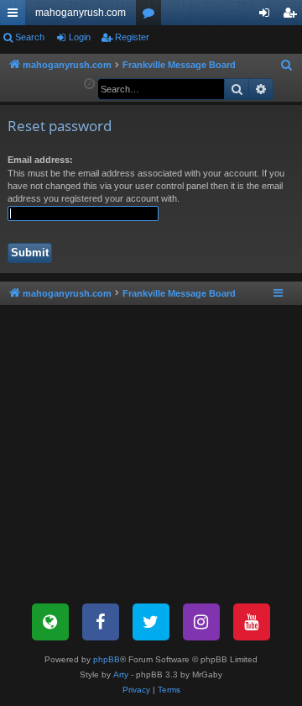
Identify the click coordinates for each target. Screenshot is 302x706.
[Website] (50, 621)
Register (132, 37)
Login (80, 37)
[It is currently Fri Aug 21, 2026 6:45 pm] (89, 84)
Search (29, 37)
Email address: (40, 160)
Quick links (16, 16)
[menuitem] (286, 65)
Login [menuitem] (267, 16)
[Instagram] (201, 621)
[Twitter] (151, 621)
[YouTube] (251, 621)
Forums (152, 16)
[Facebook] (100, 621)
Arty (120, 674)
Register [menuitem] (293, 16)
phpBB (106, 659)
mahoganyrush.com (80, 12)
